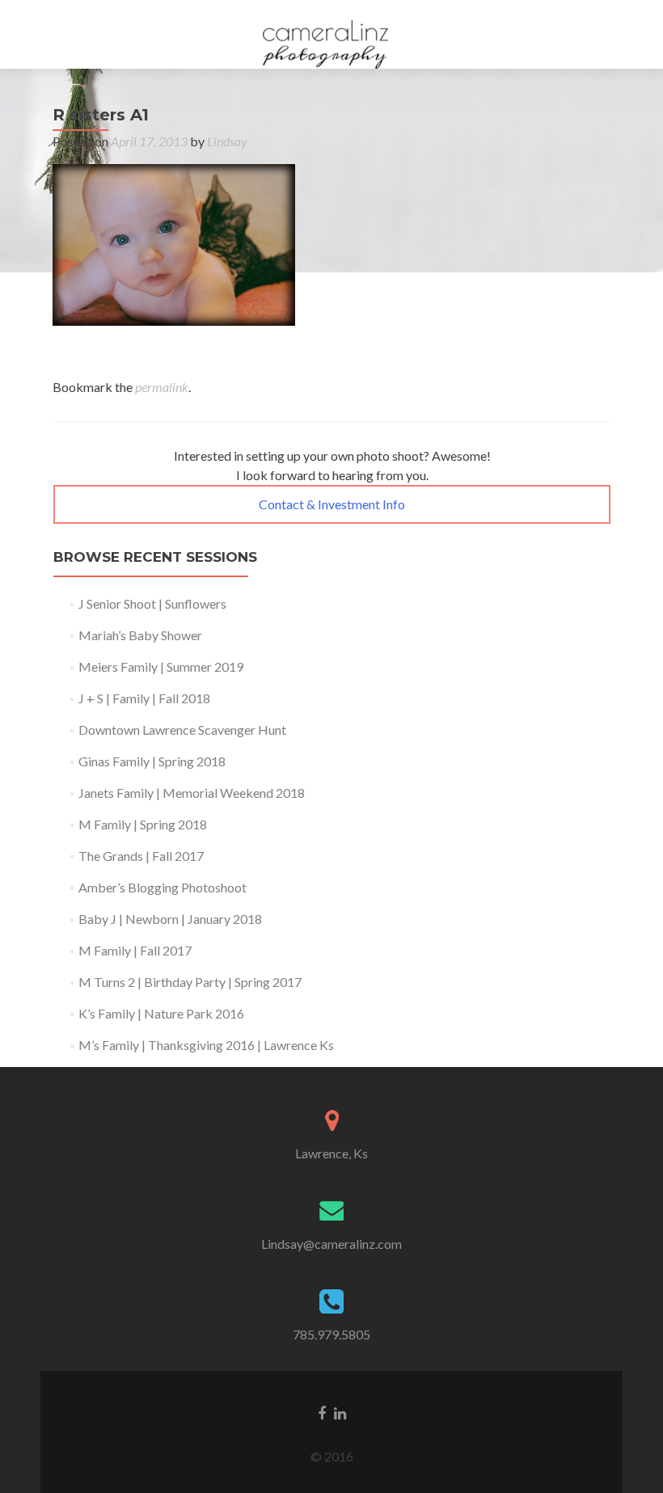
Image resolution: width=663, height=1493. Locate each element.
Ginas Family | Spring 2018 (152, 761)
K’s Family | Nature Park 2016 (161, 1013)
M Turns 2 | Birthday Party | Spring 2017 (190, 981)
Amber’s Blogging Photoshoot (162, 887)
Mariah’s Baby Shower (140, 635)
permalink (161, 386)
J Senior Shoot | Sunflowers (152, 603)
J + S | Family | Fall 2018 (144, 698)
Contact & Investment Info (332, 504)
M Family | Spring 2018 (142, 824)
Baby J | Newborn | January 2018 (170, 918)
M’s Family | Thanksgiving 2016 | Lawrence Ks (206, 1044)
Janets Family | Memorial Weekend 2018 (191, 792)
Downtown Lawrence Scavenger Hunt (182, 729)
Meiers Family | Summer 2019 (160, 666)
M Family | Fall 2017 (135, 950)
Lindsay (227, 141)
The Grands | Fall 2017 (141, 855)
